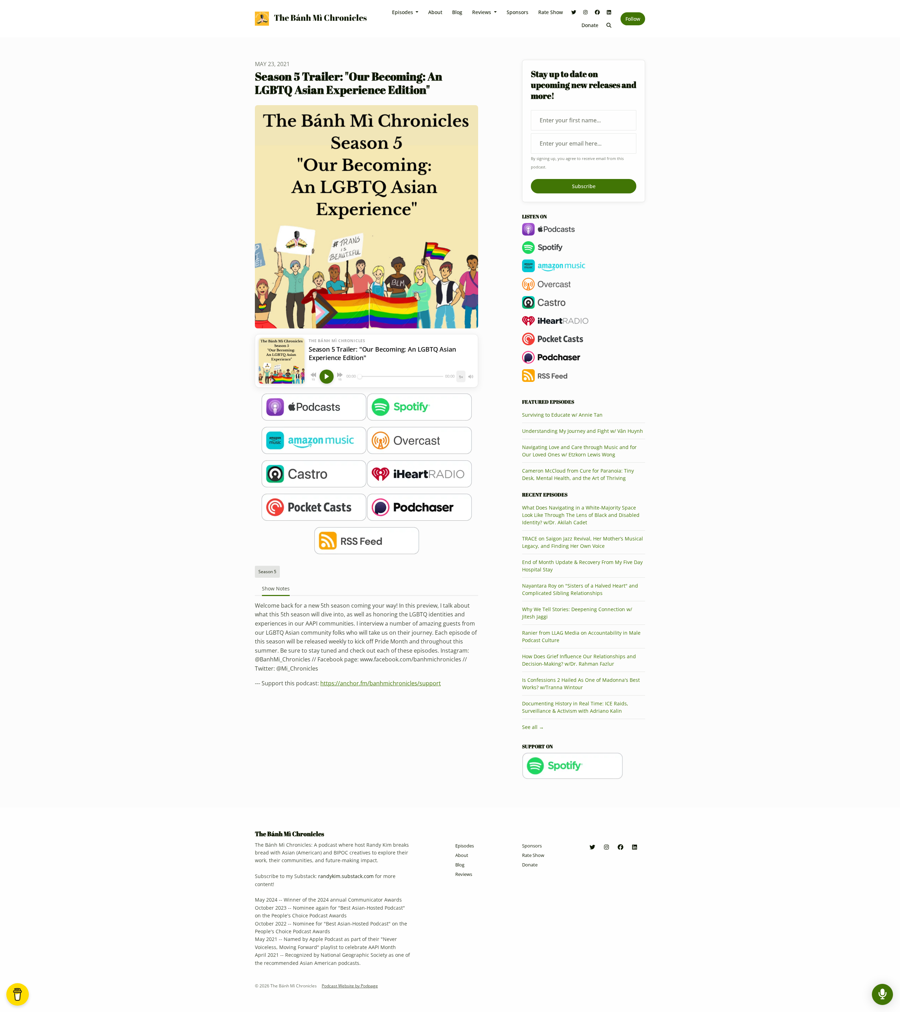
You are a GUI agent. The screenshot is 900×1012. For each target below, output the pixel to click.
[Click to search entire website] (609, 25)
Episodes (403, 12)
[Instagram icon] (606, 847)
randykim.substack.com (346, 876)
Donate (589, 25)
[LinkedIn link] (609, 12)
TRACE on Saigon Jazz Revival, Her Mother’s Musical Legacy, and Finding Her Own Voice (582, 542)
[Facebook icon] (620, 847)
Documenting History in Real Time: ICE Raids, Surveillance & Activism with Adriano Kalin (575, 707)
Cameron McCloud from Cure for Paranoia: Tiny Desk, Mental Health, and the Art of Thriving (578, 474)
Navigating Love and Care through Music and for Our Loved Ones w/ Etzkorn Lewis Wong (579, 451)
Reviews (482, 12)
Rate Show (550, 12)
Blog (457, 12)
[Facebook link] (597, 12)
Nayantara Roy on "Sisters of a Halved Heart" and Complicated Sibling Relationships (580, 589)
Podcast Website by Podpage (350, 986)
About (435, 12)
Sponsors (517, 12)
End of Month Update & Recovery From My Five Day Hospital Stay (582, 566)
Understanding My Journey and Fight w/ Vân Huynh (582, 431)
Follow (632, 18)
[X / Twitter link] (574, 12)
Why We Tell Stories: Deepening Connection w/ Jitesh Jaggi (577, 613)
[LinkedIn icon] (634, 847)
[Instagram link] (586, 12)
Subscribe (584, 186)
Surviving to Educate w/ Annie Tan (562, 414)
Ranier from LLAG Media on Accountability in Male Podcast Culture (581, 636)
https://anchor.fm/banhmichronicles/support (380, 683)
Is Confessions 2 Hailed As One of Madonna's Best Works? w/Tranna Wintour (581, 684)
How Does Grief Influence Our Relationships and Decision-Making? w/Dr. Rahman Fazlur (579, 660)
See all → (533, 727)
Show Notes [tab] (276, 588)
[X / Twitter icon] (592, 847)
